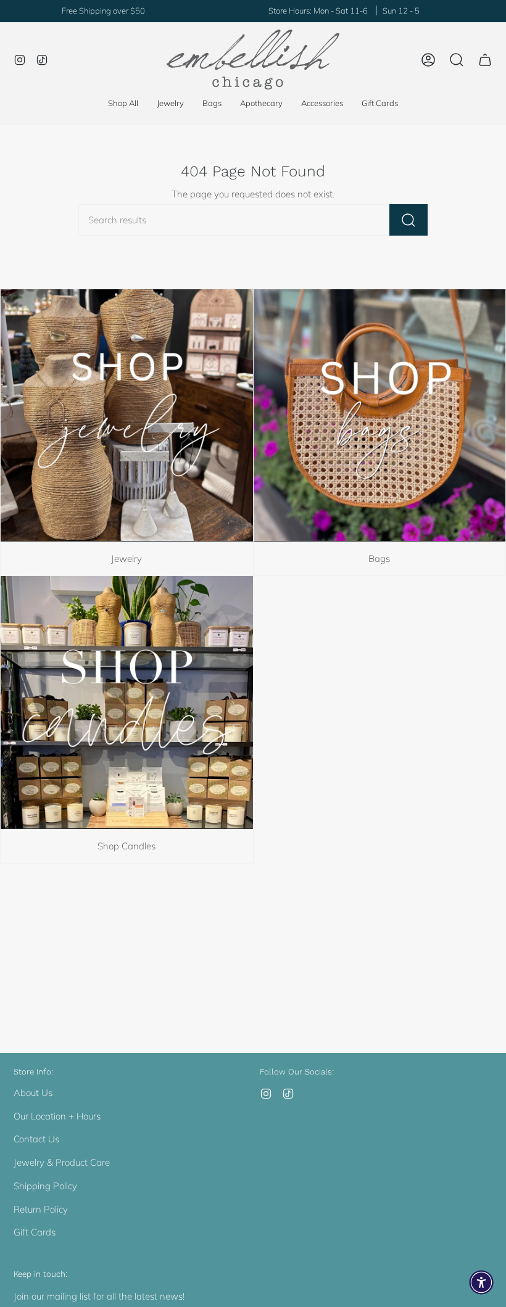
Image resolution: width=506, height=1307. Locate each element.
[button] (170, 103)
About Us (33, 1093)
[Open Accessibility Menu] (481, 1282)
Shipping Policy (45, 1186)
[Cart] (485, 59)
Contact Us (36, 1139)
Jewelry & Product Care (62, 1162)
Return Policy (41, 1209)
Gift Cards (35, 1232)
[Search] (408, 220)
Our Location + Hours (57, 1116)
